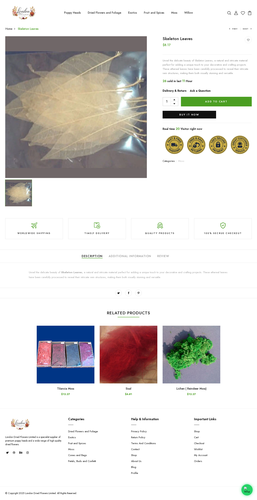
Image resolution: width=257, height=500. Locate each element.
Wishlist (198, 449)
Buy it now (189, 114)
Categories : (169, 161)
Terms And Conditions (143, 443)
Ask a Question (200, 91)
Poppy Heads (72, 13)
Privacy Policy (139, 431)
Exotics (132, 13)
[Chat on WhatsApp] (247, 488)
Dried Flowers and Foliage (104, 13)
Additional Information (130, 256)
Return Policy (138, 437)
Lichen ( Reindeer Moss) (191, 389)
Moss (174, 13)
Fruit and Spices (154, 13)
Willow (188, 13)
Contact (135, 449)
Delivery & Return (174, 91)
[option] (76, 107)
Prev (235, 29)
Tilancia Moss (65, 389)
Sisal (128, 389)
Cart (196, 437)
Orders (198, 461)
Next (246, 29)
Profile (134, 473)
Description (92, 256)
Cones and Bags (77, 455)
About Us (136, 461)
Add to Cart (216, 101)
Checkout (199, 443)
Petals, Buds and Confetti (82, 461)
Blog (133, 467)
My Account (200, 455)
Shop (134, 455)
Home (8, 29)
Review (163, 256)
